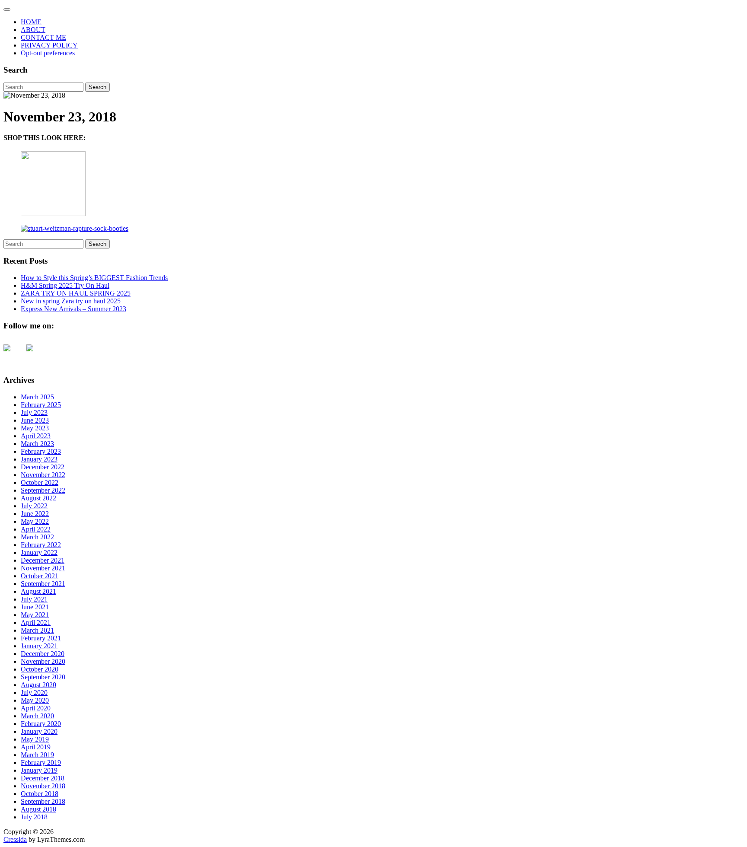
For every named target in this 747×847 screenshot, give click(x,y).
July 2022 (34, 505)
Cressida (15, 839)
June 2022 (35, 513)
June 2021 (35, 607)
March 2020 (37, 716)
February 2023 (41, 451)
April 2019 (36, 747)
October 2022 (39, 482)
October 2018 (39, 793)
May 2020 (35, 700)
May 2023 (35, 428)
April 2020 (36, 708)
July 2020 (34, 692)
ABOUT (33, 29)
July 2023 (34, 412)
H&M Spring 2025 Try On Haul (65, 285)
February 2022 (41, 544)
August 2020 (38, 684)
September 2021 (43, 583)
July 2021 (34, 599)
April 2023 (36, 435)
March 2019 (37, 754)
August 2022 (38, 498)
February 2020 (41, 723)
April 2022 (36, 529)
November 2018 (43, 786)
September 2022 (43, 490)
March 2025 (37, 397)
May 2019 (35, 739)
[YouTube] (13, 354)
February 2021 (41, 638)
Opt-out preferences (48, 53)
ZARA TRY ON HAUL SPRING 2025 (76, 293)
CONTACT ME (43, 37)
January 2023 (39, 459)
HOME (31, 21)
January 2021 (39, 646)
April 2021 (36, 622)
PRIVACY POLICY (49, 45)
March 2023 (37, 443)
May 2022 (35, 521)
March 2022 (37, 537)
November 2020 (43, 661)
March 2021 (37, 630)
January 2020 (39, 731)
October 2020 (39, 669)
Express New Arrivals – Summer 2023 (73, 308)
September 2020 (43, 677)
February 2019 (41, 762)
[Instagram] (36, 354)
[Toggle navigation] (6, 9)
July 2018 (34, 817)
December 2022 (42, 467)
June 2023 (35, 420)
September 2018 (43, 801)
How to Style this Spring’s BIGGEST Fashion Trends (94, 277)
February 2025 (41, 404)
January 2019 (39, 770)
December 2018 (42, 778)
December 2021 (42, 560)
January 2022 (39, 552)
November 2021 (43, 568)
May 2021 (35, 614)
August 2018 (38, 809)
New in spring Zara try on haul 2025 (71, 301)
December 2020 (42, 653)
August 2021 (38, 591)
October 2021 (39, 576)
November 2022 (43, 474)
